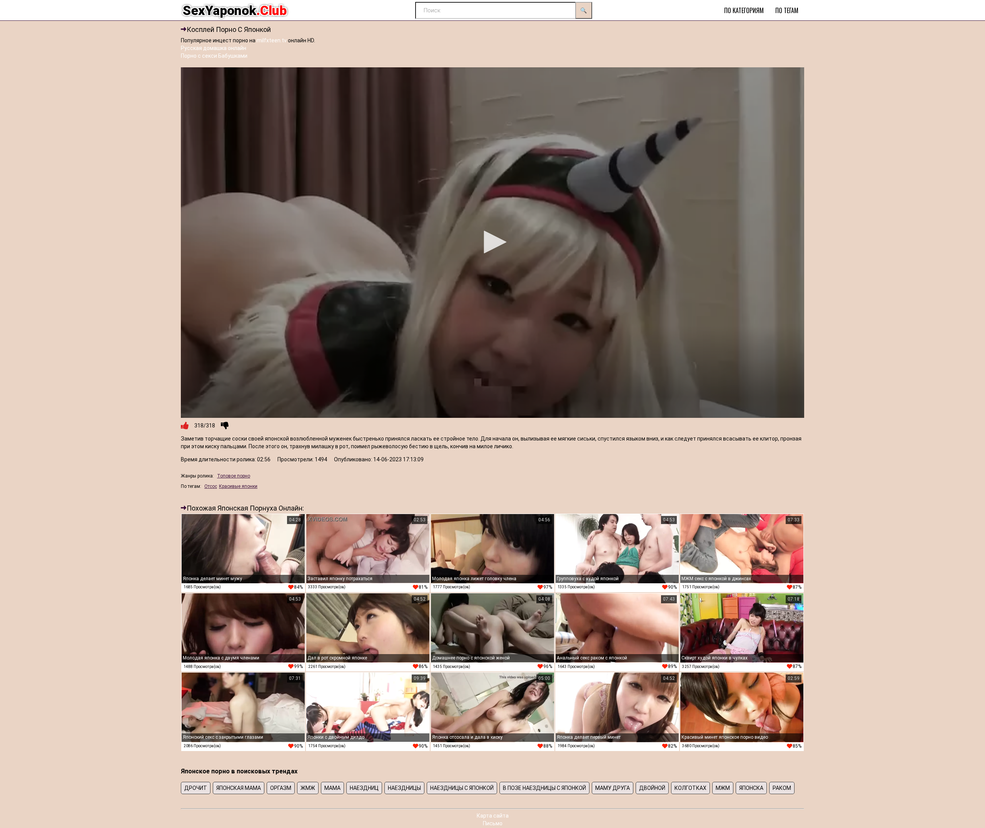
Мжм (723, 788)
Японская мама (238, 788)
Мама (332, 788)
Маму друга (612, 788)
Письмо (493, 823)
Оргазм (280, 788)
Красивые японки (238, 486)
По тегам (786, 10)
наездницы (404, 788)
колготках (690, 788)
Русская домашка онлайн (213, 48)
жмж (308, 788)
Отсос (210, 486)
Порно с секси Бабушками (214, 56)
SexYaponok (235, 10)
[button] (492, 242)
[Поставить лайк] (185, 425)
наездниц (364, 788)
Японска (751, 788)
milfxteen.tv (272, 40)
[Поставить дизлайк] (225, 425)
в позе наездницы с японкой (544, 788)
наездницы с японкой (462, 788)
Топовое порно (233, 476)
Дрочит (195, 788)
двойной (652, 788)
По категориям (744, 10)
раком (782, 788)
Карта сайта (493, 816)
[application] (492, 242)
